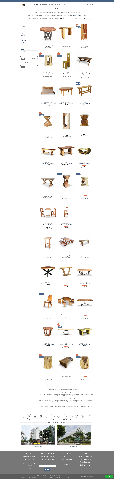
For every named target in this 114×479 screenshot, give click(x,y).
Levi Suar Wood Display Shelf (84, 45)
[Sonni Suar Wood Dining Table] (66, 242)
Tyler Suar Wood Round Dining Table (48, 344)
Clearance (23, 31)
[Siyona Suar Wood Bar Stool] (66, 211)
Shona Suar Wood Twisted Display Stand (66, 194)
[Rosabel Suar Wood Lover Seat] (84, 150)
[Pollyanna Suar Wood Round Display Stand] (66, 120)
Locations (65, 4)
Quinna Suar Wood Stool (84, 133)
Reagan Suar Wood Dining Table (66, 163)
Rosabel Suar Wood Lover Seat (85, 163)
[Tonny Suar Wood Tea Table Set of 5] (66, 301)
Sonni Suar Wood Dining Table (66, 255)
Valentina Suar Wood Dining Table (66, 344)
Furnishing (44, 4)
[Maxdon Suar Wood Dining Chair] (66, 61)
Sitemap (85, 0)
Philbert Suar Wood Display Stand (48, 133)
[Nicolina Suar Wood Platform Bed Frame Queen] (48, 90)
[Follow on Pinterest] (89, 465)
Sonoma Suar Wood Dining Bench (84, 255)
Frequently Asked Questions (66, 459)
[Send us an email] (87, 465)
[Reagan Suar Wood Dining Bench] (48, 150)
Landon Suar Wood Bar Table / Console (66, 45)
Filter (23, 58)
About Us (66, 0)
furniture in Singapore (77, 15)
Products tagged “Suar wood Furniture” (45, 18)
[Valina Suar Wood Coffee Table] (84, 331)
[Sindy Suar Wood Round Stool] (84, 181)
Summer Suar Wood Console (66, 283)
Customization (52, 4)
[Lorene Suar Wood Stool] (48, 61)
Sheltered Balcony (24, 51)
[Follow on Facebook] (81, 465)
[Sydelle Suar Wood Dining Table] (84, 271)
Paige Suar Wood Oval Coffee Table (66, 103)
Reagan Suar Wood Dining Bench (48, 163)
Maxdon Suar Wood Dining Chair (66, 73)
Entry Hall (23, 35)
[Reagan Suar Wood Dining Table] (66, 150)
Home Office (23, 40)
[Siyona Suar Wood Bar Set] (48, 211)
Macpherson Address (38, 446)
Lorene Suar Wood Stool (48, 73)
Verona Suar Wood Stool (48, 375)
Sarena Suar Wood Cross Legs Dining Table (48, 194)
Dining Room (23, 33)
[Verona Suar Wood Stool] (48, 362)
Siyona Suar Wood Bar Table (48, 255)
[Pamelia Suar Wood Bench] (84, 90)
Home (30, 18)
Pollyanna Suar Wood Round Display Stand (66, 134)
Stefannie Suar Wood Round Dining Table (48, 283)
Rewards (22, 49)
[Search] (34, 4)
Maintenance (23, 47)
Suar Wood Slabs (24, 54)
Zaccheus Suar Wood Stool (84, 375)
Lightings (23, 42)
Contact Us (78, 0)
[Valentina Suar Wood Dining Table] (66, 331)
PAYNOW (66, 464)
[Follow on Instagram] (83, 465)
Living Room (23, 44)
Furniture (38, 4)
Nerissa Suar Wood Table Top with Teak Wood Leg (84, 74)
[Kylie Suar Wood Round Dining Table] (48, 32)
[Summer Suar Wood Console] (66, 271)
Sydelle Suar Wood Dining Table (85, 283)
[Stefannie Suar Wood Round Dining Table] (48, 271)
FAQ (82, 0)
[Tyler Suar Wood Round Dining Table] (48, 331)
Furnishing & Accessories (26, 37)
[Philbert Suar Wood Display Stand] (48, 120)
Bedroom (23, 28)
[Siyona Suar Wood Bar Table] (48, 242)
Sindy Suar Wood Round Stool (84, 194)
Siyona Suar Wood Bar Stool (66, 224)
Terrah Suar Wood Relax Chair (48, 314)
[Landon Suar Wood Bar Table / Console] (66, 32)
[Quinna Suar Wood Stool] (84, 120)
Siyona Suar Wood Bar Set (48, 224)
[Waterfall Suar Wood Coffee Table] (66, 362)
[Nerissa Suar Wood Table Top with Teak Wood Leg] (84, 61)
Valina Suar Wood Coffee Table (85, 344)
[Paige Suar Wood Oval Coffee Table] (66, 90)
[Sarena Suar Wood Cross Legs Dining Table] (48, 181)
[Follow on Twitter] (85, 465)
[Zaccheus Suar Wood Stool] (84, 362)
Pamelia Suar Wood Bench (85, 103)
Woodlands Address (74, 446)
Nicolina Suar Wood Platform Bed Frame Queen (48, 104)
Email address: (48, 463)
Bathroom (23, 26)
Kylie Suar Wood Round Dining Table (48, 45)
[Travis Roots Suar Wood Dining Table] (84, 301)
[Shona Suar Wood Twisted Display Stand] (66, 181)
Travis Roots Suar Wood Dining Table (85, 314)
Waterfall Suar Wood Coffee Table (66, 375)
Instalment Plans (72, 0)
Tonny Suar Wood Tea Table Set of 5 (66, 314)
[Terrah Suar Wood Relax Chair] (48, 301)
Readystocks (59, 4)
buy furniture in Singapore (81, 385)
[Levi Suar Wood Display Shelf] (84, 32)
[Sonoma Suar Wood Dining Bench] (84, 242)
